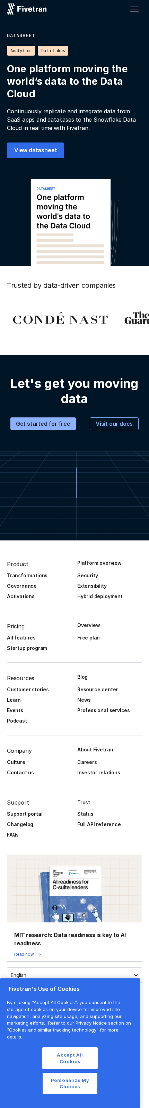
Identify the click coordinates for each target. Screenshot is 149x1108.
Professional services (103, 710)
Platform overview (99, 563)
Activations (21, 596)
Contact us (20, 772)
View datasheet (35, 150)
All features (21, 638)
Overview (88, 625)
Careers (87, 762)
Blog (82, 677)
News (84, 700)
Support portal (24, 814)
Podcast (17, 721)
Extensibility (92, 586)
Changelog (20, 824)
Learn (14, 700)
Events (15, 710)
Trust (83, 802)
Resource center (97, 689)
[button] (134, 9)
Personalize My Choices (70, 1083)
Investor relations (98, 772)
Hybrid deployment (100, 596)
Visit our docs (114, 423)
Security (87, 575)
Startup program (27, 648)
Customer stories (28, 689)
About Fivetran (95, 749)
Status (85, 814)
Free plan (88, 638)
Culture (16, 762)
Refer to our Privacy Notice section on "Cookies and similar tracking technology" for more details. (69, 1029)
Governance (22, 586)
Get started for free (43, 423)
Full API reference (99, 824)
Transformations (27, 575)
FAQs (13, 835)
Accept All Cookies (70, 1058)
